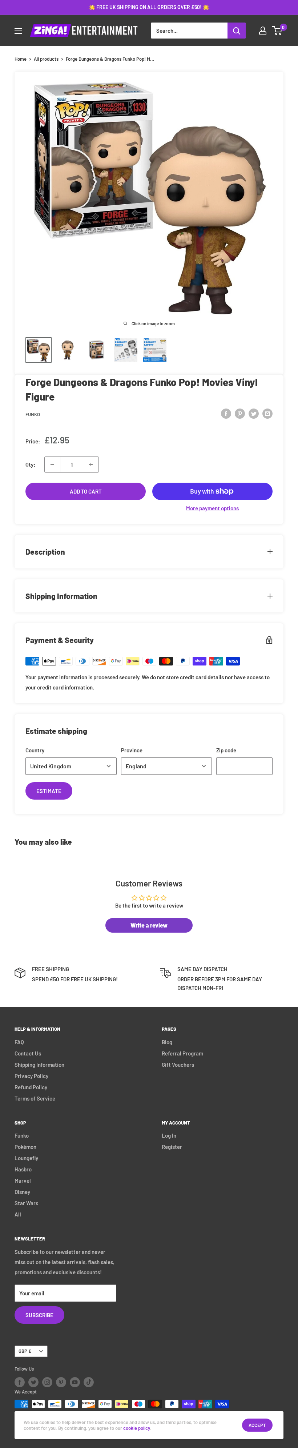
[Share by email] (267, 413)
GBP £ (25, 1351)
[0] (277, 30)
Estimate (48, 791)
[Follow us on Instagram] (47, 1382)
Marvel (23, 1180)
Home (21, 59)
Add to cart (86, 491)
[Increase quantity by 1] (90, 464)
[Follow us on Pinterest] (61, 1382)
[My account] (262, 31)
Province (131, 750)
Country (34, 750)
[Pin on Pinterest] (240, 413)
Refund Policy (31, 1087)
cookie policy (136, 1428)
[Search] (236, 31)
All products (46, 59)
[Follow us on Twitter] (33, 1382)
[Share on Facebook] (226, 413)
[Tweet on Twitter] (254, 413)
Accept (257, 1425)
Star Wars (26, 1203)
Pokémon (25, 1146)
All (18, 1214)
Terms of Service (35, 1098)
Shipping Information (39, 1064)
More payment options (212, 508)
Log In (169, 1135)
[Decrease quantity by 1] (52, 464)
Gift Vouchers (178, 1064)
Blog (167, 1042)
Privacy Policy (31, 1076)
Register (172, 1146)
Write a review (149, 925)
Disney (22, 1191)
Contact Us (28, 1053)
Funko (32, 414)
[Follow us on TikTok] (89, 1382)
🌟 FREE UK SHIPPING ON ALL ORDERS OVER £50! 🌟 (149, 7)
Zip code (226, 750)
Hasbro (23, 1169)
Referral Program (182, 1053)
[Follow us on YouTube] (75, 1382)
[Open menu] (18, 31)
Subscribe (39, 1315)
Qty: (30, 464)
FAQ (19, 1042)
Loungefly (26, 1158)
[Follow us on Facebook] (20, 1382)
